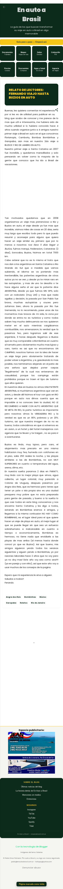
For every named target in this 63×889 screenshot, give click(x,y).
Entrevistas (31, 799)
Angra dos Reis (13, 597)
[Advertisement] (31, 194)
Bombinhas (30, 597)
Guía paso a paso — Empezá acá (31, 42)
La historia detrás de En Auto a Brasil (31, 791)
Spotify (32, 822)
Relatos (23, 603)
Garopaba (11, 603)
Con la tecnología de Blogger (32, 846)
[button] (7, 53)
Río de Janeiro (38, 603)
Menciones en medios (31, 795)
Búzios (43, 597)
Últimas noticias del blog (31, 787)
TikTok (31, 814)
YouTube (31, 818)
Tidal (31, 826)
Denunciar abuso (31, 867)
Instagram (31, 810)
